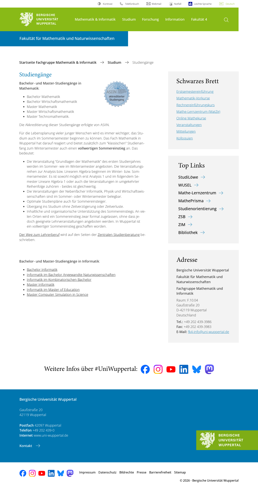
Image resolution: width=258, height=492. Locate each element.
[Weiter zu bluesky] (196, 369)
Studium (129, 19)
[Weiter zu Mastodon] (209, 369)
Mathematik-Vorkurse (193, 98)
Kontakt (26, 445)
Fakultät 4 (199, 19)
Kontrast (107, 3)
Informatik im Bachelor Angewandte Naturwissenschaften (71, 274)
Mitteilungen (186, 131)
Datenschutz (107, 472)
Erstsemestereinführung (194, 91)
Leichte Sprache (203, 3)
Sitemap (180, 472)
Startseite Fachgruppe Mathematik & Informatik (58, 62)
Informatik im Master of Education (53, 289)
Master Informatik (40, 284)
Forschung (150, 19)
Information (175, 19)
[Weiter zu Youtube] (170, 369)
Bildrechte (126, 472)
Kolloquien (184, 138)
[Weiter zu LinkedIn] (183, 369)
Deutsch (230, 3)
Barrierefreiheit (160, 472)
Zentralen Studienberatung (119, 234)
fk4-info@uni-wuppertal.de (208, 331)
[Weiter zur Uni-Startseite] (45, 19)
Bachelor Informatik (42, 269)
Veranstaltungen (189, 124)
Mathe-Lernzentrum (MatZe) (198, 111)
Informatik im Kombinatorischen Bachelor (59, 279)
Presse (141, 472)
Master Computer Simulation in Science (57, 294)
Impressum (87, 472)
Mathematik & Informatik (95, 19)
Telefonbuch (132, 3)
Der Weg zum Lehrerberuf (39, 234)
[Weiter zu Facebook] (145, 369)
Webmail (156, 3)
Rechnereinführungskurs (195, 105)
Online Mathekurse (191, 118)
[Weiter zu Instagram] (158, 369)
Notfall (177, 3)
